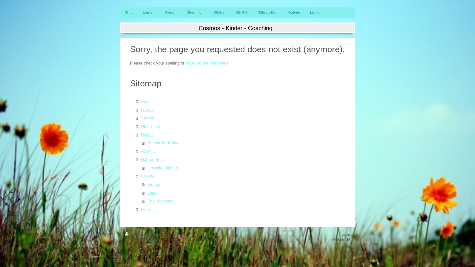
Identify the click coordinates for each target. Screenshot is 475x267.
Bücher (147, 134)
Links (146, 209)
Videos (153, 184)
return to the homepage (207, 63)
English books (160, 201)
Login (345, 234)
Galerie (147, 176)
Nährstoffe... (152, 159)
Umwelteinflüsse (162, 168)
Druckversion (140, 234)
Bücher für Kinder (163, 143)
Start (145, 101)
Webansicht (341, 239)
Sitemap (160, 234)
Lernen (147, 109)
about (152, 192)
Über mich (150, 126)
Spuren (147, 118)
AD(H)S (148, 151)
